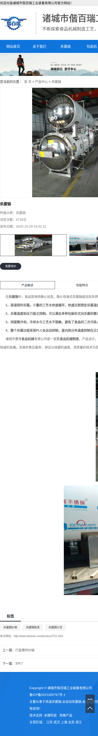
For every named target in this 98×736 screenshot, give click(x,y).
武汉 (57, 722)
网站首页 (13, 46)
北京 (71, 722)
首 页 (27, 81)
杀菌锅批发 (33, 627)
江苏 (49, 722)
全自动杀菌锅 (71, 701)
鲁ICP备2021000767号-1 (47, 695)
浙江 (78, 722)
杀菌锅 (65, 46)
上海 (64, 722)
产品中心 (41, 81)
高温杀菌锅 (53, 701)
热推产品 (65, 715)
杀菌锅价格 (10, 627)
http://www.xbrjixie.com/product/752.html (38, 636)
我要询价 (10, 266)
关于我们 (39, 46)
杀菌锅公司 (55, 627)
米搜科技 (50, 715)
